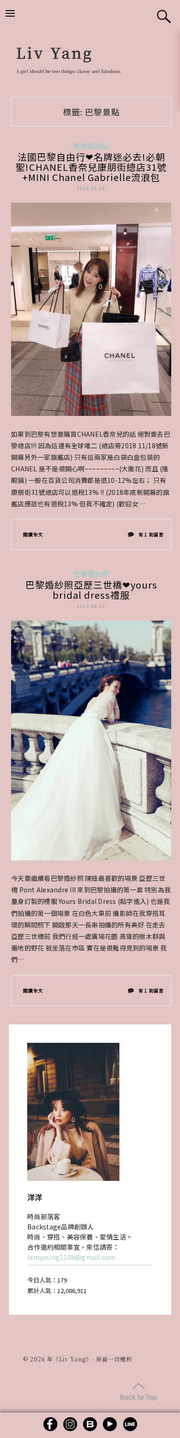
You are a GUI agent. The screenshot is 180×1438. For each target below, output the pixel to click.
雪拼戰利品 (90, 145)
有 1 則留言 (151, 536)
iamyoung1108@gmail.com (71, 1257)
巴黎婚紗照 (90, 573)
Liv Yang (54, 52)
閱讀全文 (33, 534)
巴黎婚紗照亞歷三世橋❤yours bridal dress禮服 (91, 590)
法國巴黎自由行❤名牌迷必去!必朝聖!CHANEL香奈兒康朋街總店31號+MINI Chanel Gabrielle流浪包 (91, 167)
